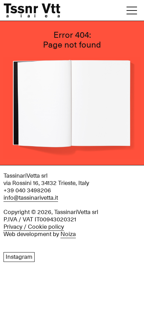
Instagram (19, 257)
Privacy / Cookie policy (33, 227)
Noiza (68, 234)
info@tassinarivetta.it (30, 198)
